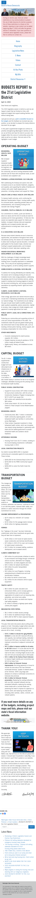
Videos (18, 60)
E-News (18, 56)
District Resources (17, 79)
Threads (3, 814)
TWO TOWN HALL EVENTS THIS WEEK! (17, 851)
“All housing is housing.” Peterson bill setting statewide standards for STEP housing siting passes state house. (18, 847)
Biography (18, 46)
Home (18, 42)
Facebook (5, 814)
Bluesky (1, 814)
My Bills (18, 75)
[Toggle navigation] (3, 2)
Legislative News (18, 51)
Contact (18, 65)
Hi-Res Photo (18, 70)
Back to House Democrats (10, 6)
